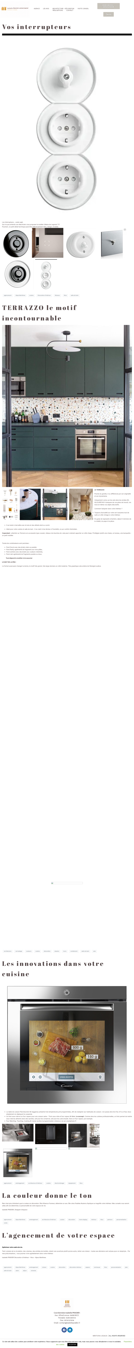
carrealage (18, 951)
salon (17, 1270)
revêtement (73, 951)
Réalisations (58, 10)
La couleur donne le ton (47, 1195)
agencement (7, 295)
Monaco (57, 295)
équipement (71, 1183)
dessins (57, 951)
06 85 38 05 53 (71, 1318)
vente (5, 1223)
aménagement (20, 1183)
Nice (65, 295)
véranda (33, 1270)
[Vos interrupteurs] (67, 126)
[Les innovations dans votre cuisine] (67, 1045)
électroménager (59, 1183)
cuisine (31, 295)
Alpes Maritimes (20, 295)
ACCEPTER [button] (72, 1344)
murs (64, 951)
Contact (69, 10)
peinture (109, 1219)
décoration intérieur (75, 1267)
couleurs (28, 951)
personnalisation (121, 1219)
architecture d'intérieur (35, 1183)
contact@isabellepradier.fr (69, 1323)
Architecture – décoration (63, 8)
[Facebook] (64, 1330)
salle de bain (74, 295)
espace (88, 1267)
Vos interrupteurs (36, 26)
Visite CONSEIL (83, 8)
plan (126, 1267)
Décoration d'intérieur (44, 295)
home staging (83, 1219)
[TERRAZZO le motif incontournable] (67, 406)
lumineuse (97, 1267)
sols (94, 951)
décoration (47, 951)
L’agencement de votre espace (58, 1235)
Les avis (46, 8)
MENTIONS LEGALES (100, 1336)
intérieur (93, 1219)
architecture (7, 951)
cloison (44, 1267)
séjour (25, 1270)
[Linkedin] (70, 1330)
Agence (37, 8)
